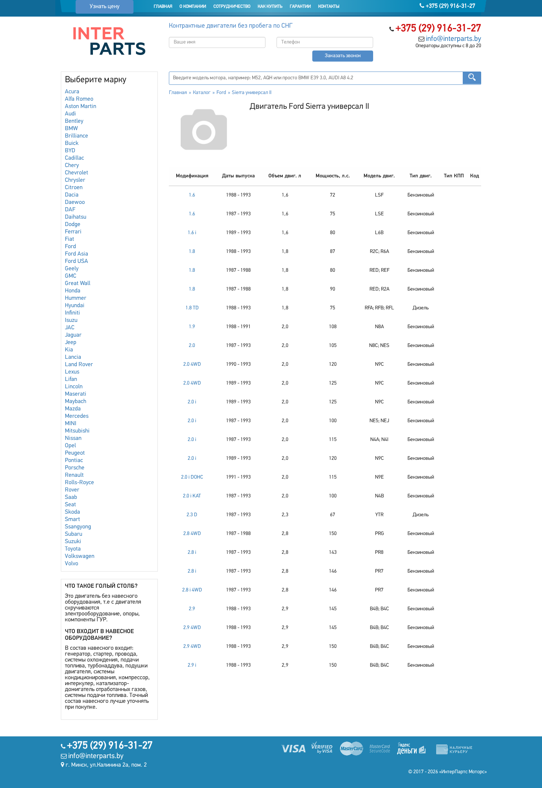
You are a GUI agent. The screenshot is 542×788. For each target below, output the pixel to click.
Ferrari (73, 232)
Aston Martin (80, 107)
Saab (71, 497)
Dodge (72, 225)
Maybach (75, 402)
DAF (70, 210)
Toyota (73, 549)
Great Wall (77, 284)
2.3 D (192, 515)
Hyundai (74, 306)
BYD (70, 151)
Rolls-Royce (79, 483)
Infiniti (72, 313)
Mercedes (76, 416)
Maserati (75, 394)
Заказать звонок (343, 56)
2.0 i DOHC (192, 477)
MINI (70, 424)
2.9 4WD (192, 628)
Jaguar (73, 335)
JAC (69, 328)
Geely (72, 269)
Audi (70, 114)
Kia (69, 350)
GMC (70, 276)
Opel (70, 446)
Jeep (70, 343)
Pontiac (74, 461)
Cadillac (74, 158)
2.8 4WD (192, 534)
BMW (71, 129)
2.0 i (192, 402)
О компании (193, 6)
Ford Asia (76, 254)
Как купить (270, 6)
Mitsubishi (77, 431)
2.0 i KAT (192, 496)
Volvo (71, 564)
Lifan (71, 379)
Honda (72, 291)
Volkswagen (79, 556)
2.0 (192, 345)
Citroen (74, 188)
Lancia (73, 357)
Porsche (74, 468)
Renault (74, 475)
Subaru (73, 534)
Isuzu (71, 320)
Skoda (72, 512)
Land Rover (79, 365)
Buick (72, 143)
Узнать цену (104, 7)
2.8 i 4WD (192, 590)
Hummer (75, 298)
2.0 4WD (192, 364)
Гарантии (300, 6)
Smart (72, 520)
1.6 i (192, 233)
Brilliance (76, 136)
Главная (163, 6)
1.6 (192, 195)
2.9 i (192, 665)
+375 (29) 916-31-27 (449, 6)
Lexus (72, 372)
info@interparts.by (453, 39)
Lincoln (74, 387)
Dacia (72, 195)
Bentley (74, 121)
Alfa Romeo (79, 99)
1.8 (192, 251)
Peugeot (75, 453)
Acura (72, 92)
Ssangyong (78, 527)
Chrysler (75, 180)
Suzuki (73, 542)
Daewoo (75, 202)
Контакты (329, 6)
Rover (72, 490)
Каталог (202, 93)
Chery (72, 166)
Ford (70, 247)
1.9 (192, 327)
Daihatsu (75, 217)
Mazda (73, 409)
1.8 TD (192, 308)
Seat (70, 505)
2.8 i (192, 552)
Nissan (73, 438)
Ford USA (76, 261)
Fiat (69, 239)
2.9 (192, 609)
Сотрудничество (231, 6)
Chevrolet (76, 173)
